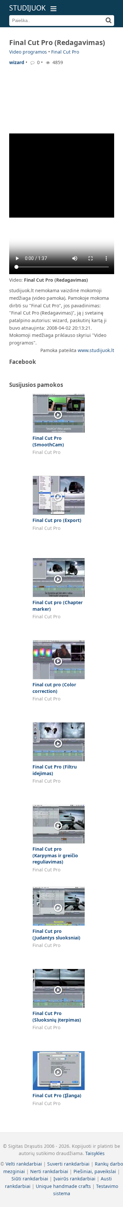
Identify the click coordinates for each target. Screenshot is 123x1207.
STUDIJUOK (27, 7)
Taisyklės (95, 1153)
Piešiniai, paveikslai (94, 1171)
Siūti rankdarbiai (29, 1178)
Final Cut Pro (65, 52)
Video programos (28, 52)
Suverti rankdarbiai (68, 1164)
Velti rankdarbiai (24, 1164)
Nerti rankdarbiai (49, 1171)
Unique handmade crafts (63, 1186)
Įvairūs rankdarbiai (74, 1178)
